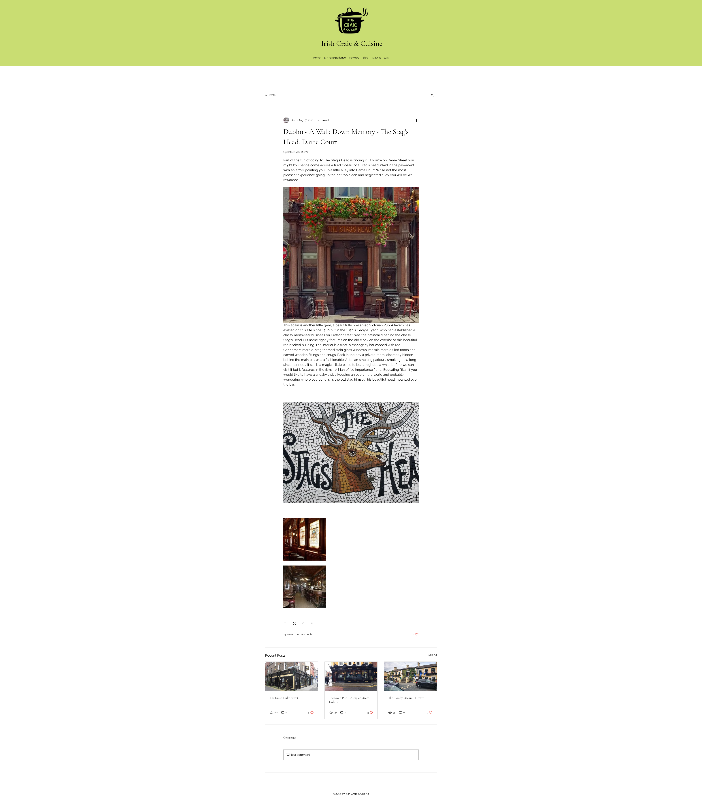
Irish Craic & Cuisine (351, 43)
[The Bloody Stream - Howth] (410, 676)
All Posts (270, 94)
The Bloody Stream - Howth (406, 698)
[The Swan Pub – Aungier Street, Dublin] (351, 676)
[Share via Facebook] (285, 623)
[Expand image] (304, 539)
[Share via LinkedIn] (303, 623)
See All (433, 654)
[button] (432, 95)
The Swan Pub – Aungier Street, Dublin (349, 700)
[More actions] (416, 120)
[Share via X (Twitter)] (294, 623)
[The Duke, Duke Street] (291, 676)
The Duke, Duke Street (284, 698)
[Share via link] (312, 623)
